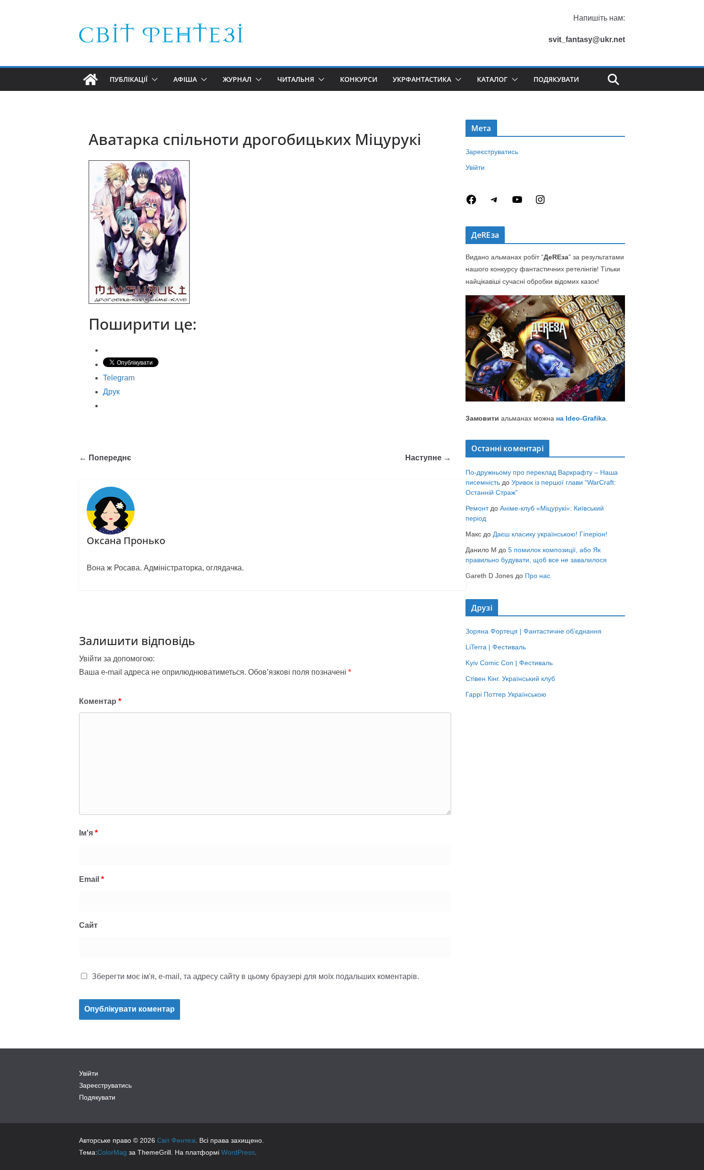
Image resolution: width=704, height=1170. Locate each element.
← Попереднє (105, 458)
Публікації (129, 79)
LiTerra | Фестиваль (496, 647)
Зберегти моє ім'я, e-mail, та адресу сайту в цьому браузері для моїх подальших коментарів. (255, 976)
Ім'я (88, 833)
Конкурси (358, 79)
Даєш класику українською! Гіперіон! (550, 534)
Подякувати (556, 79)
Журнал (237, 79)
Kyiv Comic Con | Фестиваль (509, 663)
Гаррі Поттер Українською (506, 694)
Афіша (185, 79)
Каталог (492, 79)
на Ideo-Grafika (581, 418)
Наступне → (428, 458)
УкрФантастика (422, 79)
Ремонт (477, 508)
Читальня (295, 79)
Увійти (475, 167)
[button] (153, 79)
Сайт (88, 925)
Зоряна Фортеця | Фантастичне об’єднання (534, 631)
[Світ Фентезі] (90, 79)
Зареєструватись (492, 152)
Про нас (537, 575)
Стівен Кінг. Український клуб (510, 678)
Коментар (100, 701)
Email (91, 879)
